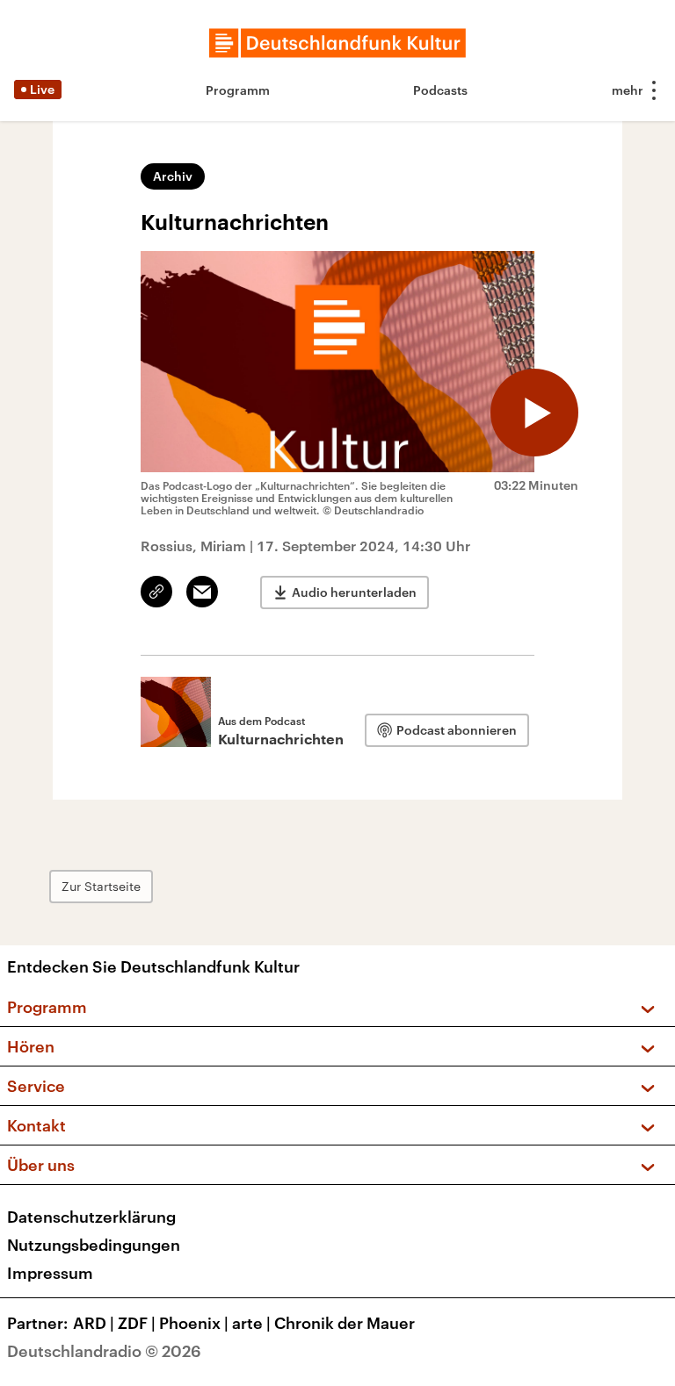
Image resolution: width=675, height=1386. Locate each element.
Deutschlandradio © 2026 (104, 1351)
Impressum (50, 1272)
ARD (93, 1322)
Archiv (172, 176)
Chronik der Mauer (344, 1322)
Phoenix (194, 1322)
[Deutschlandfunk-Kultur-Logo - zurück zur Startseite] (337, 43)
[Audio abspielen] (534, 412)
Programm (238, 90)
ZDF (137, 1322)
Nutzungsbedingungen (93, 1244)
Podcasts (440, 90)
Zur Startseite (101, 886)
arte (251, 1322)
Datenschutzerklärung (91, 1216)
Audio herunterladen (354, 592)
